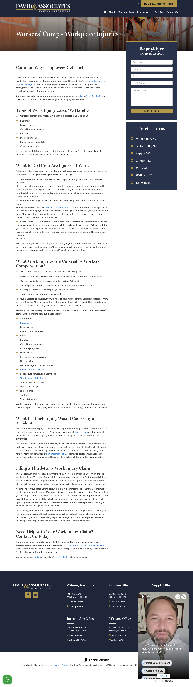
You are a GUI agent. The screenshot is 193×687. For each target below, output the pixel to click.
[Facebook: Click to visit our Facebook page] (28, 594)
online (38, 556)
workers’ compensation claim (60, 207)
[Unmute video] (143, 596)
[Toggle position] (177, 596)
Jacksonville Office (77, 640)
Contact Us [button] (172, 12)
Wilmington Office (77, 606)
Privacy (64, 665)
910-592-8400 (119, 601)
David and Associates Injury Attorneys (85, 545)
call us (80, 95)
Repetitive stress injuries (32, 369)
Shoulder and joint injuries (33, 378)
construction (81, 432)
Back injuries (26, 322)
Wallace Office (118, 640)
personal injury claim (56, 453)
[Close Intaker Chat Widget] (183, 596)
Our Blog (159, 12)
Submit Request (152, 111)
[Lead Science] (96, 659)
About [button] (112, 12)
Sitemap (56, 665)
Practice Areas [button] (144, 12)
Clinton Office (118, 606)
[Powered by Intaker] (169, 681)
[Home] (104, 12)
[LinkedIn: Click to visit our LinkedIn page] (35, 594)
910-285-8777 (118, 635)
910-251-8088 (165, 4)
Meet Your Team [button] (126, 12)
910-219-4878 (76, 635)
